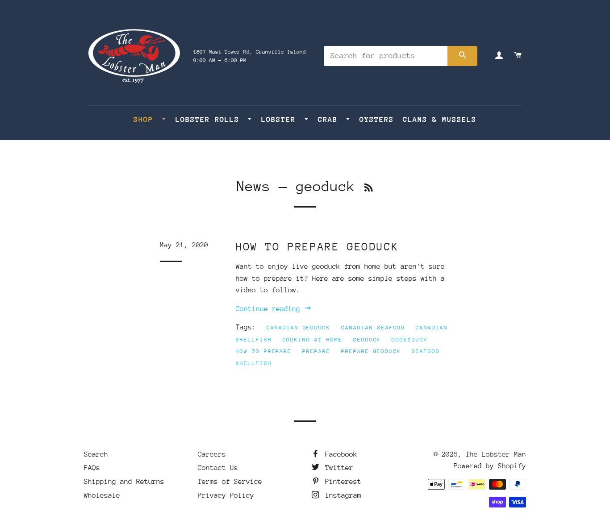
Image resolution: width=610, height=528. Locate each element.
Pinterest (341, 482)
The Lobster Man (496, 454)
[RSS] (368, 188)
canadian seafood (373, 327)
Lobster (281, 119)
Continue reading (270, 309)
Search (96, 454)
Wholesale (102, 495)
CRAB (330, 119)
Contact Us (218, 468)
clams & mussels (439, 119)
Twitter (337, 468)
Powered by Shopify (490, 466)
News (254, 186)
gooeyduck (410, 340)
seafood (426, 351)
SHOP (146, 119)
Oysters (376, 119)
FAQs (92, 468)
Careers (212, 454)
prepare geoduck (371, 351)
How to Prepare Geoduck (317, 247)
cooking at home (313, 340)
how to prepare (264, 351)
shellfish (254, 363)
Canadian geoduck (298, 327)
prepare (316, 351)
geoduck (367, 340)
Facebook (339, 454)
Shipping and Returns (124, 482)
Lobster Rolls (209, 119)
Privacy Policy (226, 495)
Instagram (341, 495)
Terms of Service (230, 482)
